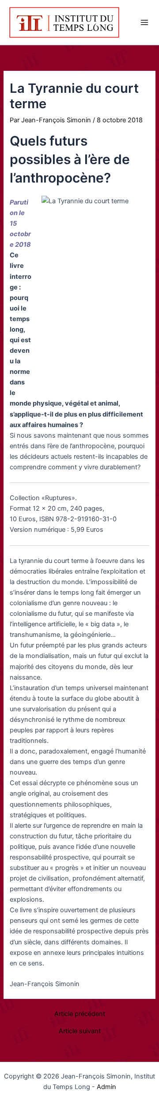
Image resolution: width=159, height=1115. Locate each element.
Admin (106, 1087)
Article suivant (80, 1031)
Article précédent (79, 1014)
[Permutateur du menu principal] (144, 22)
